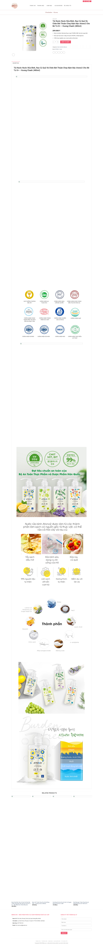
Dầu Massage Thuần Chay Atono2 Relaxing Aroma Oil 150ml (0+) (81, 903)
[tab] (16, 63)
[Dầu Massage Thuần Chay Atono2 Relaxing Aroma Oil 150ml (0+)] (82, 848)
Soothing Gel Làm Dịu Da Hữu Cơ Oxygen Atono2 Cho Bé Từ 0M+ (62, 903)
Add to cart (65, 42)
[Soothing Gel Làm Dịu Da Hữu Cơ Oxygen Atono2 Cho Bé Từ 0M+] (62, 848)
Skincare (55, 18)
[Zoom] (13, 54)
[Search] (87, 5)
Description (16, 63)
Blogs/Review (58, 5)
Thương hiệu (40, 5)
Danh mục (49, 5)
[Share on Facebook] (54, 52)
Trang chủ (33, 5)
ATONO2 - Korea (58, 49)
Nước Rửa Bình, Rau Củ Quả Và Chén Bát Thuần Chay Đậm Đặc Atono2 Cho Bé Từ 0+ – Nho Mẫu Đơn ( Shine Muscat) (21, 903)
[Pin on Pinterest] (61, 52)
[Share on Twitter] (56, 52)
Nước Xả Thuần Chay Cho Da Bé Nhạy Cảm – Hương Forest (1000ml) (40, 903)
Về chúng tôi (67, 5)
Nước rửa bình (60, 47)
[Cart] (90, 5)
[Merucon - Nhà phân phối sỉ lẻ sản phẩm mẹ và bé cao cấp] (20, 6)
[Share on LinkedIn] (64, 52)
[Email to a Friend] (59, 52)
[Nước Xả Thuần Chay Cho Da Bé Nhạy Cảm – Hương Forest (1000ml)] (41, 848)
